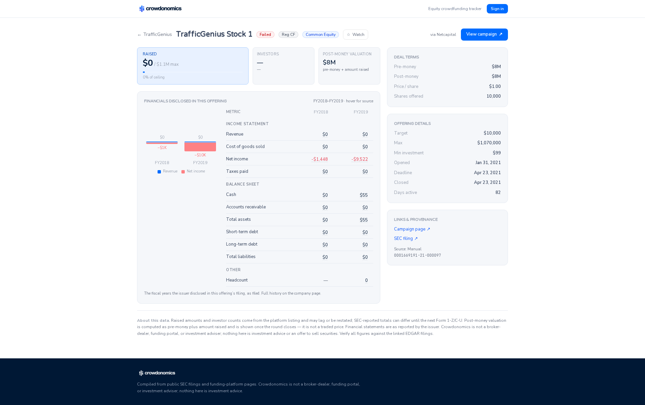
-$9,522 (359, 159)
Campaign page (412, 229)
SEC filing (406, 239)
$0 (325, 135)
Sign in (497, 8)
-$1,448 (319, 159)
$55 (364, 195)
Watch (355, 34)
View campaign (484, 34)
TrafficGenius (154, 34)
